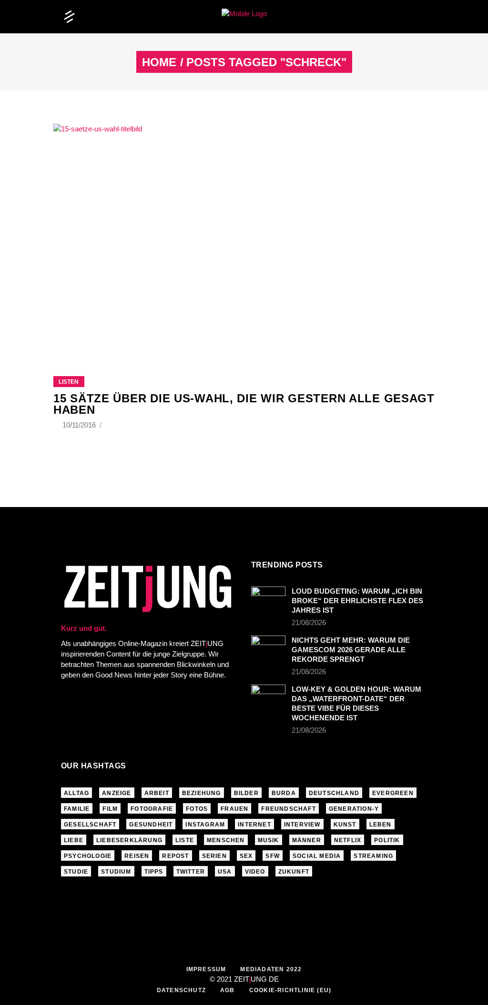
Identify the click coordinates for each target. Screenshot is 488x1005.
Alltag (76, 793)
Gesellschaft (90, 824)
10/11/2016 (80, 425)
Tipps (153, 871)
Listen (69, 381)
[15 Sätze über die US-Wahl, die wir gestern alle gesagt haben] (244, 238)
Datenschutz (181, 990)
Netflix (347, 840)
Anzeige (116, 793)
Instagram (205, 824)
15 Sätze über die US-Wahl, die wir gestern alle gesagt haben (244, 404)
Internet (254, 824)
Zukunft (293, 871)
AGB (227, 990)
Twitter (190, 871)
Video (255, 871)
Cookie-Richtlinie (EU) (290, 990)
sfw (272, 856)
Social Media (317, 856)
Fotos (197, 809)
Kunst (345, 824)
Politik (387, 840)
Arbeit (156, 793)
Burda (284, 793)
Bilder (246, 793)
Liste (184, 840)
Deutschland (334, 793)
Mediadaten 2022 (271, 969)
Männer (306, 840)
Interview (302, 824)
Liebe (73, 840)
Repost (175, 856)
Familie (77, 809)
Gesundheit (151, 824)
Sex (246, 856)
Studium (116, 871)
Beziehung (201, 793)
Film (110, 809)
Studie (76, 871)
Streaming (373, 856)
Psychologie (88, 856)
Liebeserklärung (129, 840)
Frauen (234, 809)
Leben (380, 824)
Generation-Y (354, 809)
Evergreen (393, 793)
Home (159, 62)
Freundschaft (288, 809)
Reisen (136, 856)
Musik (268, 840)
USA (225, 871)
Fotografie (152, 809)
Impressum (206, 969)
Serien (214, 856)
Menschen (226, 840)
